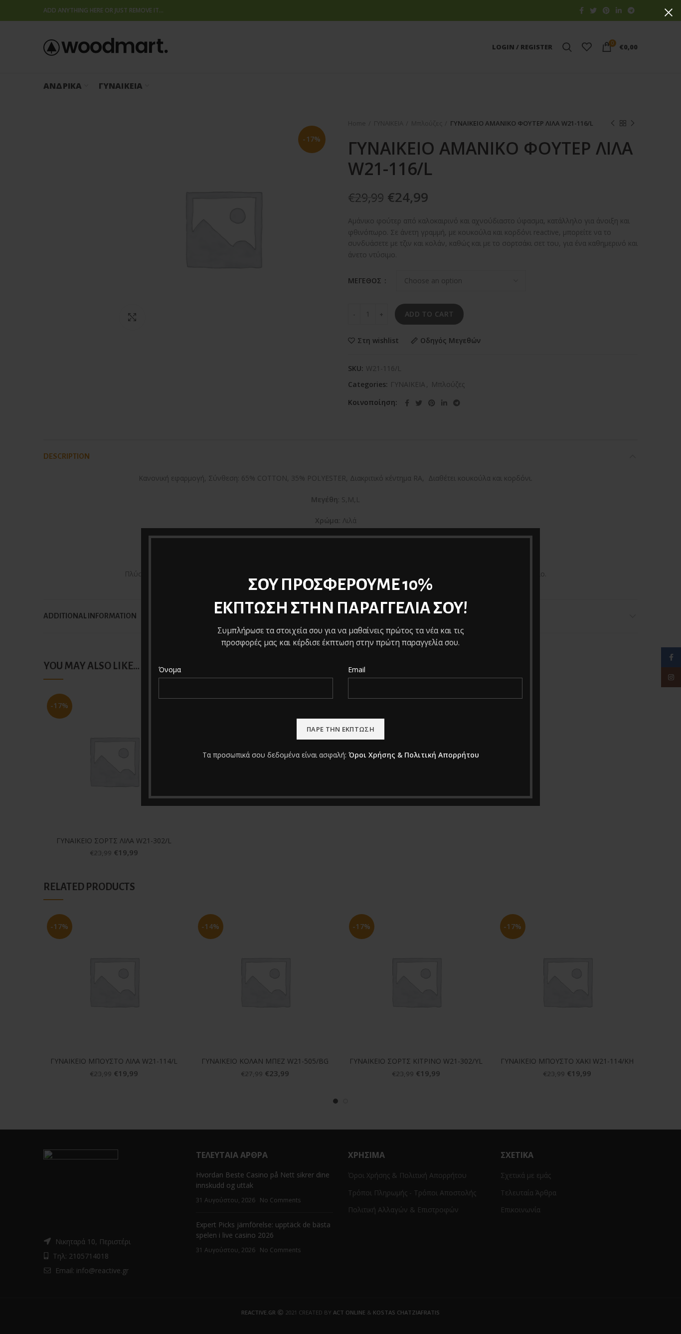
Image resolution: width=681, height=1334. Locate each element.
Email (356, 669)
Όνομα (170, 669)
